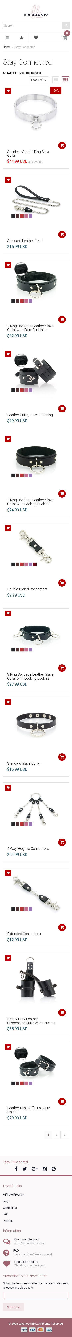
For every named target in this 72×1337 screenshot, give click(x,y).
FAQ (5, 1214)
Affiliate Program (14, 1194)
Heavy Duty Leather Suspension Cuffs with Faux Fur (31, 1021)
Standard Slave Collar (23, 763)
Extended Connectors (24, 934)
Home (7, 47)
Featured (37, 80)
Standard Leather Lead (25, 241)
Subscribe (13, 1307)
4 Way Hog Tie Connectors (28, 848)
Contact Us (10, 1207)
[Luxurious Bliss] (36, 10)
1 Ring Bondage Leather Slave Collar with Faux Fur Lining (30, 328)
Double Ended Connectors (27, 589)
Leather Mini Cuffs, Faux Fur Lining (28, 1110)
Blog (6, 1201)
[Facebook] (16, 1169)
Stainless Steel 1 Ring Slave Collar (28, 154)
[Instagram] (44, 1169)
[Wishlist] (36, 38)
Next (65, 1135)
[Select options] (62, 145)
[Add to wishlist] (8, 91)
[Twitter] (24, 1169)
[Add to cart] (62, 757)
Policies (8, 1220)
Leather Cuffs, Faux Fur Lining (30, 415)
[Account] (21, 38)
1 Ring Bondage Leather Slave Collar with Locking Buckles (30, 502)
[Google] (34, 1169)
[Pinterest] (53, 1169)
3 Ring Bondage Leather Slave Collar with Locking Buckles (30, 676)
